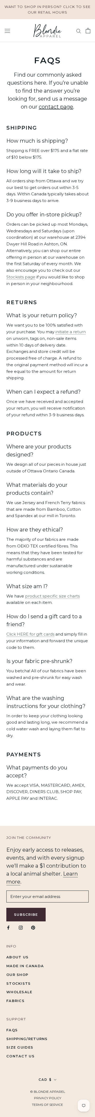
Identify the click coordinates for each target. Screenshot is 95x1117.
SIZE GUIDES (19, 1047)
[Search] (78, 30)
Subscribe (26, 914)
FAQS (12, 1030)
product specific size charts (52, 596)
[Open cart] (88, 30)
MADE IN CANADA (25, 966)
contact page (56, 107)
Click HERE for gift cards (30, 634)
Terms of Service (47, 1105)
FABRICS (15, 1001)
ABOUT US (17, 957)
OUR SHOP (17, 974)
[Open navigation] (7, 30)
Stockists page (20, 276)
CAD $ (45, 1080)
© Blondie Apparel (47, 1092)
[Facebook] (8, 927)
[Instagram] (21, 927)
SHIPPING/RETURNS (27, 1039)
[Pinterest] (33, 927)
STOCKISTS (18, 983)
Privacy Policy (47, 1098)
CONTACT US (20, 1056)
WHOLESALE (19, 992)
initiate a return (70, 331)
